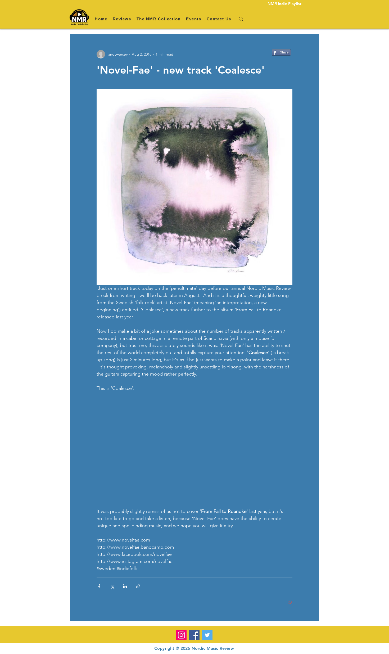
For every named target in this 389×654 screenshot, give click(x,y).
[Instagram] (181, 635)
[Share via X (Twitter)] (112, 586)
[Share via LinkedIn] (125, 586)
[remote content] (194, 450)
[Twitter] (207, 635)
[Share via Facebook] (99, 586)
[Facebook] (194, 635)
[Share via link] (138, 586)
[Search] (241, 19)
